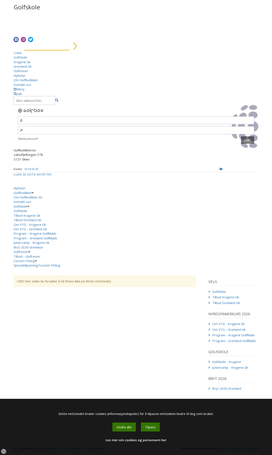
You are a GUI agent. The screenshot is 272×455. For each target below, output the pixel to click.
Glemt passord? (28, 139)
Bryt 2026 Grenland (28, 247)
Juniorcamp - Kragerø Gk (31, 242)
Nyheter (20, 75)
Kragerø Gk (22, 62)
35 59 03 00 (31, 169)
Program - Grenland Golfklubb (35, 238)
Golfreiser (21, 71)
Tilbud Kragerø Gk (27, 215)
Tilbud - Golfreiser (27, 256)
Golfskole (20, 57)
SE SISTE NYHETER (37, 174)
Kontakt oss (22, 84)
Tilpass (150, 427)
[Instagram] (23, 39)
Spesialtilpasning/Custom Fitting (37, 265)
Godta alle (124, 427)
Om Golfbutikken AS (28, 197)
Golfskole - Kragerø (226, 362)
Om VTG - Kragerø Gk (30, 224)
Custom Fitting (24, 261)
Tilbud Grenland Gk (27, 220)
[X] (30, 39)
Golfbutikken (23, 193)
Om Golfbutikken (26, 80)
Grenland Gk (22, 66)
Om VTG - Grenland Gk (30, 229)
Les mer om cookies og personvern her (136, 440)
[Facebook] (16, 39)
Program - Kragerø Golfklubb (35, 233)
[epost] (221, 169)
